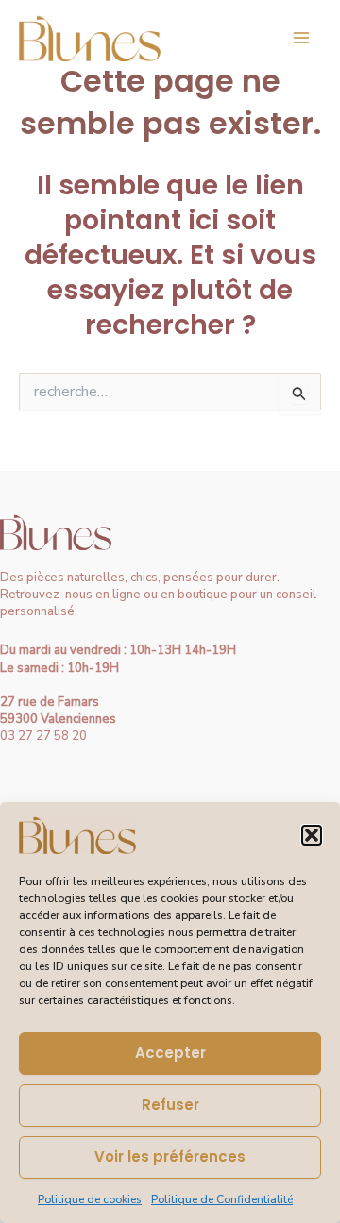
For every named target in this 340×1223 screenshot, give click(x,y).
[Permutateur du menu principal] (301, 38)
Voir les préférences (170, 1156)
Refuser (170, 1104)
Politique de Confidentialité (222, 1199)
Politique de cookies (90, 1199)
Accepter (170, 1053)
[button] (311, 835)
